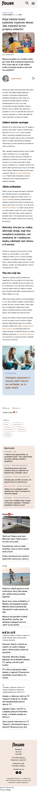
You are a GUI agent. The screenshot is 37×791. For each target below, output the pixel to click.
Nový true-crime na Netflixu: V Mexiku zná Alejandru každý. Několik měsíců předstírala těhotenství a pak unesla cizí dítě (15, 606)
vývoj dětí (9, 429)
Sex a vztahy (10, 486)
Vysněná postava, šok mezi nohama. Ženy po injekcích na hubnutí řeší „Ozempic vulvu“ (16, 470)
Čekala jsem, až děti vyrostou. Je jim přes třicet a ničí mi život (17, 481)
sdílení (7, 435)
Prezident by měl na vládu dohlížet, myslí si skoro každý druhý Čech (15, 549)
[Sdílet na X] (16, 412)
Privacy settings (5, 790)
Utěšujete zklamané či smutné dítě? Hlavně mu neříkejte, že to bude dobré (17, 382)
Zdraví (7, 465)
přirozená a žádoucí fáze (11, 208)
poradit (4, 302)
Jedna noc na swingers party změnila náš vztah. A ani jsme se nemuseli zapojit (17, 491)
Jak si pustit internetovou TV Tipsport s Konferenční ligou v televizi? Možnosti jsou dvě (15, 724)
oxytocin (17, 424)
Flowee (9, 3)
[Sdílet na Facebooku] (14, 413)
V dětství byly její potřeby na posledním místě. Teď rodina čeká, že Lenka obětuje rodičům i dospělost (18, 457)
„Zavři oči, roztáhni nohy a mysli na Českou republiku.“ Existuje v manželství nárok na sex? (17, 502)
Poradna (8, 452)
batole (22, 429)
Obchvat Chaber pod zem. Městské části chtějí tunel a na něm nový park (15, 539)
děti (6, 424)
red (14, 452)
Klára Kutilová (24, 486)
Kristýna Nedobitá (20, 465)
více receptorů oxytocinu (24, 334)
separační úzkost (15, 132)
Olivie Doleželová (21, 477)
